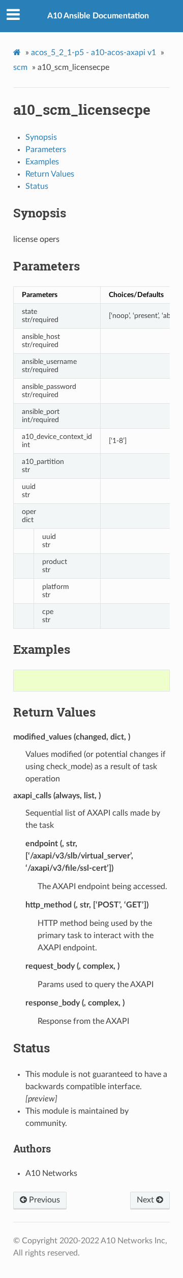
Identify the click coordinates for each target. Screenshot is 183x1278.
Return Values (49, 174)
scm (20, 67)
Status (36, 186)
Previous (43, 1200)
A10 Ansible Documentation (98, 16)
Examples (42, 162)
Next (146, 1200)
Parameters (45, 149)
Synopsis (41, 137)
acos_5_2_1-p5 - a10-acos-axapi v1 (93, 52)
